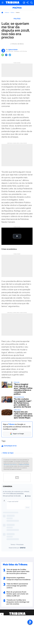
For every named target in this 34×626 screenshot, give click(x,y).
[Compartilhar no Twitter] (10, 55)
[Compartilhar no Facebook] (6, 55)
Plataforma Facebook (24, 464)
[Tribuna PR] (17, 613)
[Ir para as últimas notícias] (24, 2)
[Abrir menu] (2, 2)
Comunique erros (10, 446)
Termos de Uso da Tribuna (10, 464)
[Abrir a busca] (31, 2)
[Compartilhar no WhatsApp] (2, 55)
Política (17, 8)
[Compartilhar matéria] (27, 2)
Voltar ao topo (8, 453)
